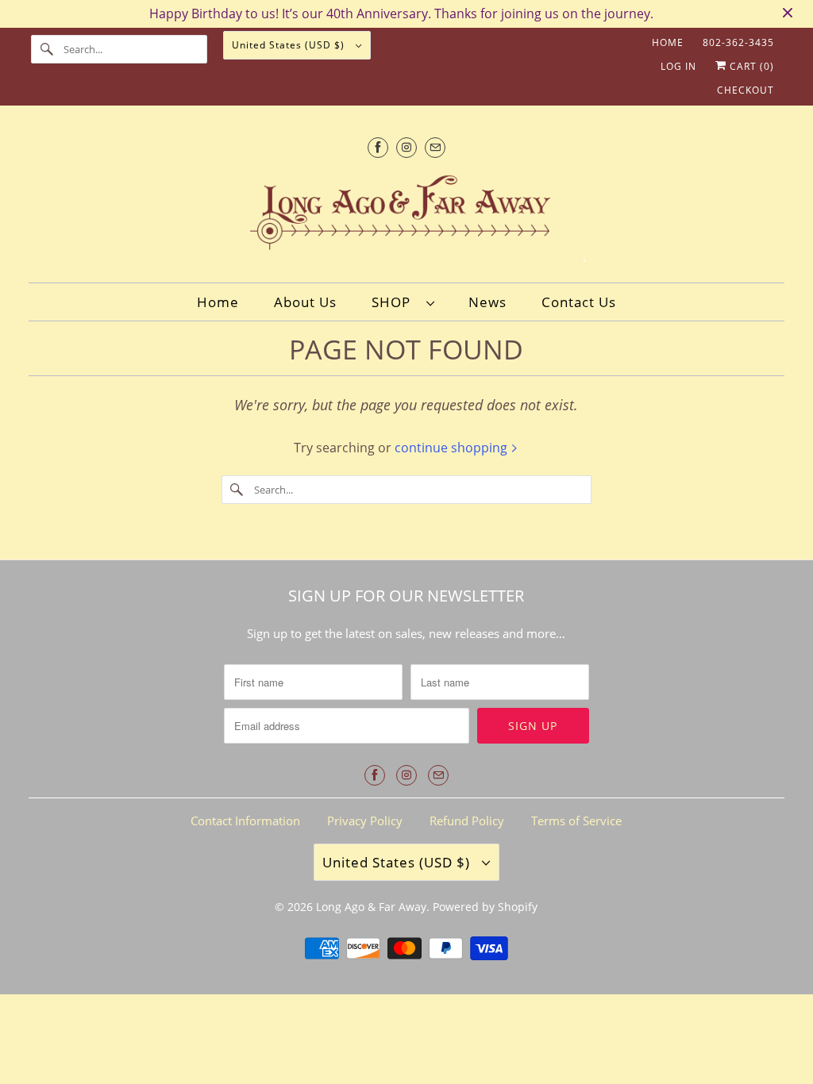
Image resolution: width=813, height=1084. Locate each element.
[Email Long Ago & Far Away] (435, 147)
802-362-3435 (738, 42)
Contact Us (578, 302)
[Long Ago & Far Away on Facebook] (378, 147)
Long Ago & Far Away (371, 906)
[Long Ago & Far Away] (407, 216)
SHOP (395, 302)
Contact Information (245, 820)
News (487, 302)
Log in (678, 66)
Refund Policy (467, 820)
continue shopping (453, 447)
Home (668, 42)
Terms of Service (576, 820)
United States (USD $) (290, 45)
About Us (305, 302)
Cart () (750, 66)
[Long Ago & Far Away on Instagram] (406, 147)
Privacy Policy (365, 820)
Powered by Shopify (485, 906)
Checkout (745, 90)
